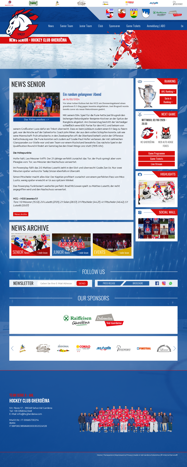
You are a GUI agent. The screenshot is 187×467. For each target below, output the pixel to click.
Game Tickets (156, 158)
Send (82, 283)
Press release (109, 283)
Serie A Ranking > (168, 100)
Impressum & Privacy (124, 455)
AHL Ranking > (168, 91)
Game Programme (156, 153)
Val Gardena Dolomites (150, 455)
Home (99, 455)
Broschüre (138, 283)
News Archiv (21, 214)
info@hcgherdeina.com (29, 413)
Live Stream (156, 164)
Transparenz (108, 455)
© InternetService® (169, 455)
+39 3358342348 (23, 410)
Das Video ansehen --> (36, 119)
